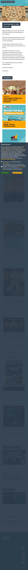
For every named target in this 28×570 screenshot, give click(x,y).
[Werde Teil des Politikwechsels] (14, 119)
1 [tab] (13, 19)
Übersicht (6, 163)
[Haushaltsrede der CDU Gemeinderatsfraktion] (14, 138)
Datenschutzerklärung (8, 159)
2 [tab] (15, 19)
